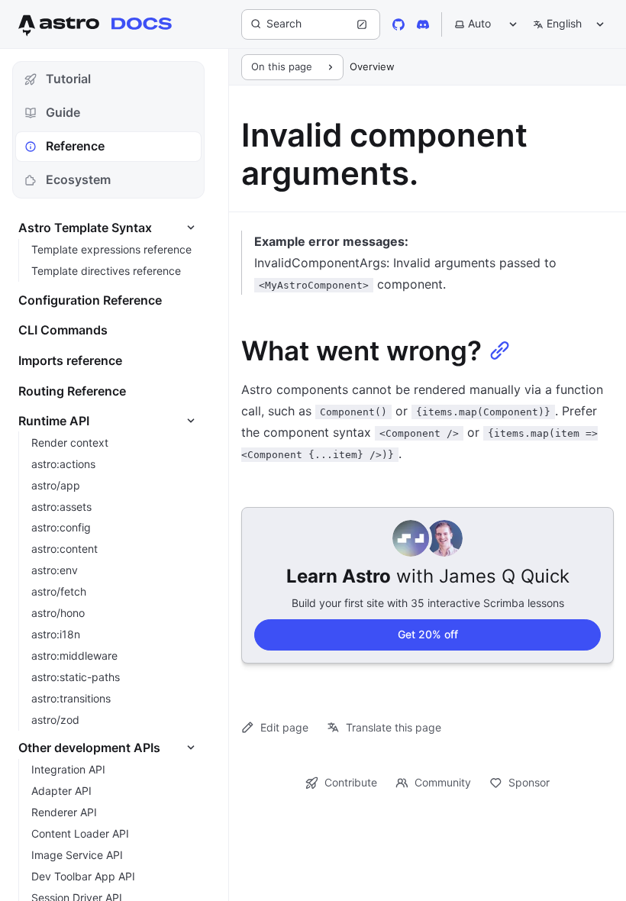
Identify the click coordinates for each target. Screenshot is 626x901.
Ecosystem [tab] (78, 179)
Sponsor (529, 782)
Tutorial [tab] (68, 78)
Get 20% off (428, 634)
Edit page (284, 727)
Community (443, 782)
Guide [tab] (63, 112)
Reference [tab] (75, 145)
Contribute (350, 782)
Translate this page (393, 727)
